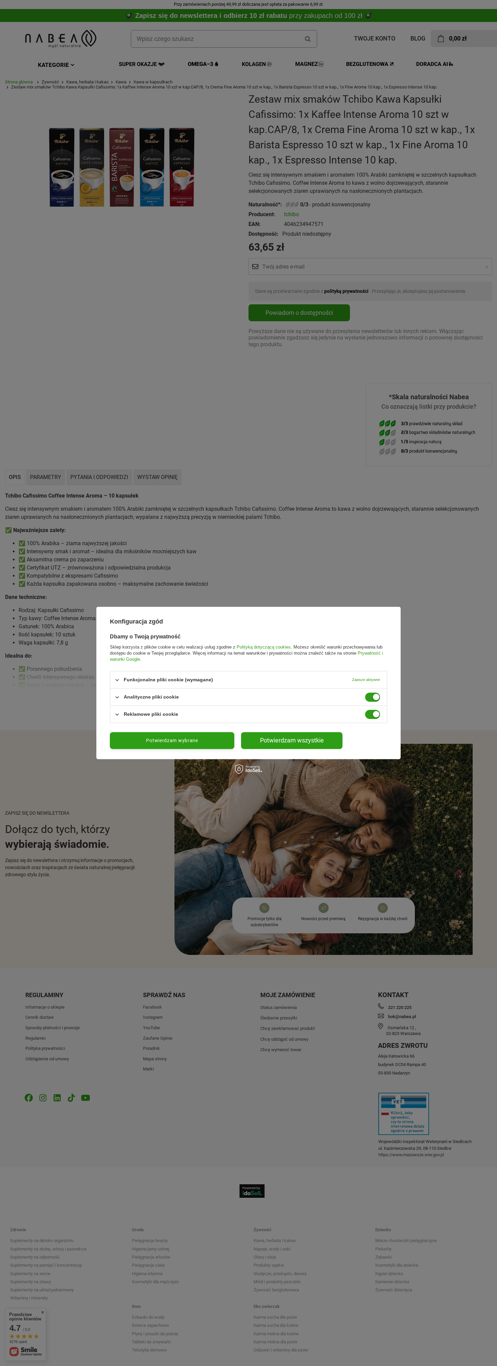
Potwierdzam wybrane (172, 740)
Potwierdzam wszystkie (292, 740)
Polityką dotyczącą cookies (264, 647)
